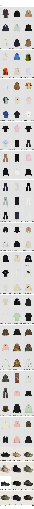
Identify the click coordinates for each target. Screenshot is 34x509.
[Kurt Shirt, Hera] (28, 86)
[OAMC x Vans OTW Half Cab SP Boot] (28, 483)
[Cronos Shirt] (5, 57)
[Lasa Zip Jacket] (17, 28)
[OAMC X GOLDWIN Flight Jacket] (17, 332)
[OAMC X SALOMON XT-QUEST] (5, 483)
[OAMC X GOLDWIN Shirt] (5, 332)
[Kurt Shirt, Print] (17, 100)
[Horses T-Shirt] (28, 114)
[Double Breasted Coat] (5, 14)
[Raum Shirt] (17, 86)
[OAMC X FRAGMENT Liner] (5, 244)
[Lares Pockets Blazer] (28, 14)
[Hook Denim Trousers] (17, 143)
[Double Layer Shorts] (17, 230)
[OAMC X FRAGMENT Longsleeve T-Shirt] (28, 259)
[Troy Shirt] (17, 42)
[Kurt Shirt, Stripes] (5, 114)
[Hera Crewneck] (17, 172)
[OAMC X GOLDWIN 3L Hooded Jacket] (17, 362)
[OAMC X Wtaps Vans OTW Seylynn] (5, 454)
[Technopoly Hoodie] (5, 172)
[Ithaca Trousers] (28, 143)
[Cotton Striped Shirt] (28, 71)
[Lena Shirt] (17, 71)
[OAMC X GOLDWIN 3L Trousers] (17, 378)
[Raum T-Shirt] (5, 143)
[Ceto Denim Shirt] (5, 86)
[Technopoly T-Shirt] (28, 129)
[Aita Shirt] (17, 114)
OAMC (1, 505)
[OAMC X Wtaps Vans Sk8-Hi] (5, 469)
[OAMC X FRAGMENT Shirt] (28, 244)
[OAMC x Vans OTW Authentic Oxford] (17, 483)
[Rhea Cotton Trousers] (28, 201)
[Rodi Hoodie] (28, 158)
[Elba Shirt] (5, 42)
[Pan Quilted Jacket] (17, 14)
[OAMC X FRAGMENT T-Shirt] (5, 273)
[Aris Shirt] (28, 57)
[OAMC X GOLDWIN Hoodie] (17, 408)
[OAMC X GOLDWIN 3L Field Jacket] (17, 347)
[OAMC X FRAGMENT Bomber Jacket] (17, 287)
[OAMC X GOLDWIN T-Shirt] (5, 316)
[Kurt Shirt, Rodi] (28, 100)
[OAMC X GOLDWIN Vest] (17, 424)
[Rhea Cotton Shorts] (28, 215)
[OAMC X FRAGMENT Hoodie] (5, 259)
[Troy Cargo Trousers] (5, 201)
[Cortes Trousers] (5, 187)
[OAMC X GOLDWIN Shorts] (17, 393)
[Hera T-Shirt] (17, 129)
